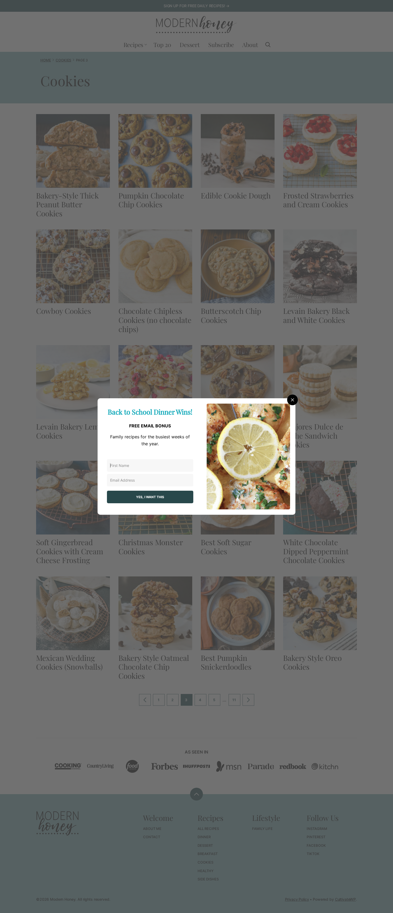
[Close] (292, 400)
